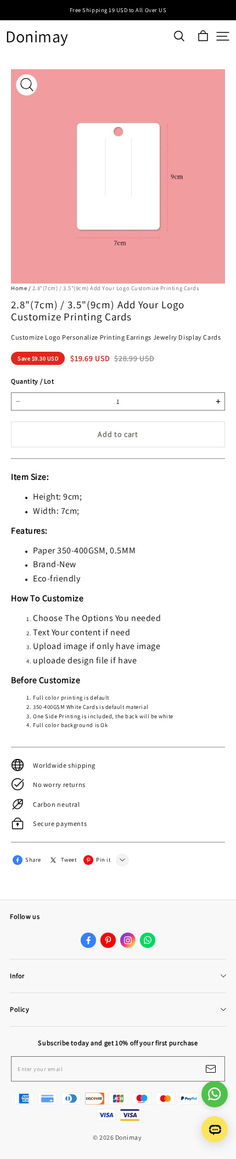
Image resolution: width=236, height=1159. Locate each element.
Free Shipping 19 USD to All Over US (118, 10)
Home (19, 288)
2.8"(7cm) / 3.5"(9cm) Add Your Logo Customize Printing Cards (115, 288)
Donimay (37, 36)
